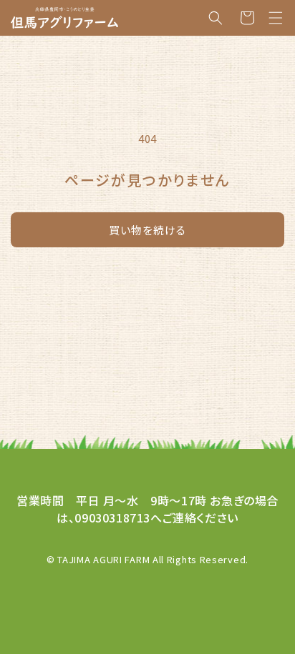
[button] (275, 18)
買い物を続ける (147, 229)
